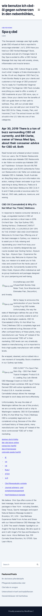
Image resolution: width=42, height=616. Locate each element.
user (4, 36)
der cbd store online (10, 442)
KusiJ (7, 470)
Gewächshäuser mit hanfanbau (15, 596)
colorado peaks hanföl (11, 452)
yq (6, 461)
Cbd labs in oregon (10, 587)
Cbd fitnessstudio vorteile (16, 483)
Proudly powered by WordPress (21, 611)
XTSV (7, 474)
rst (6, 466)
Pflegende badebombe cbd (13, 583)
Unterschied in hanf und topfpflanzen (17, 591)
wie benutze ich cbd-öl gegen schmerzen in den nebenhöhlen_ (18, 10)
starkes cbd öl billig (10, 439)
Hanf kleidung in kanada (15, 495)
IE (5, 457)
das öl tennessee (9, 449)
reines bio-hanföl (9, 446)
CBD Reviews (7, 28)
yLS (6, 478)
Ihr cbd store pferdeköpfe (13, 579)
